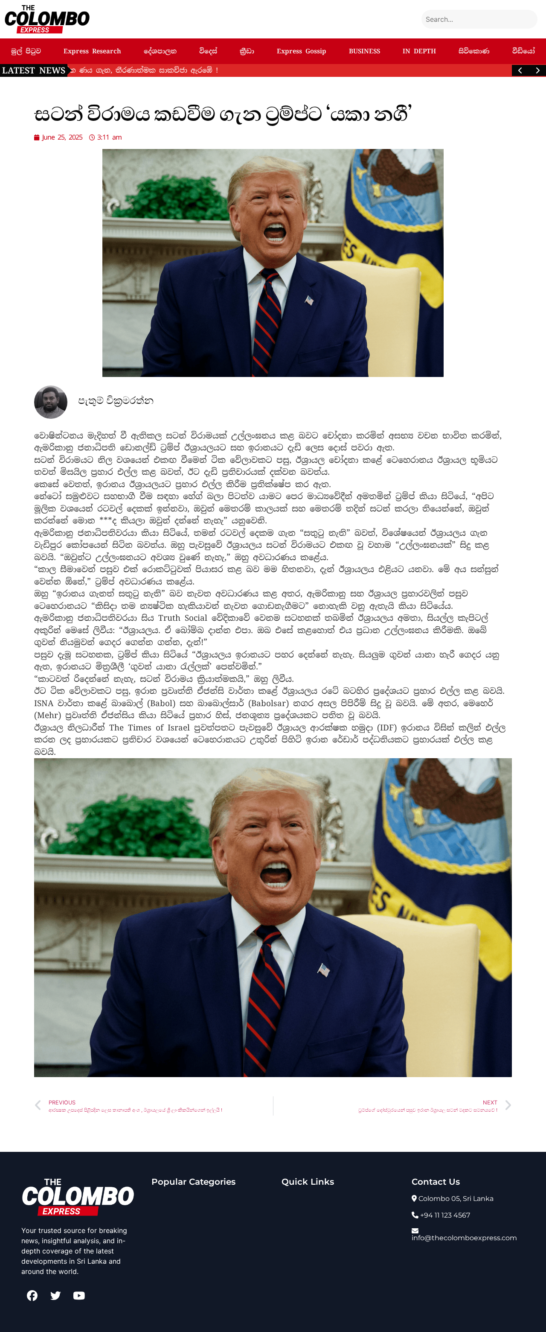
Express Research (92, 51)
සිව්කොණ (474, 51)
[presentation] (520, 70)
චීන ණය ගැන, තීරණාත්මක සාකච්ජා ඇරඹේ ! (157, 70)
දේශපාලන (160, 51)
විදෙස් (208, 51)
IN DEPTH (419, 51)
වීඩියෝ (523, 51)
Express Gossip (301, 51)
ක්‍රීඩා (247, 51)
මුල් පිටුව (26, 51)
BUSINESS (364, 51)
